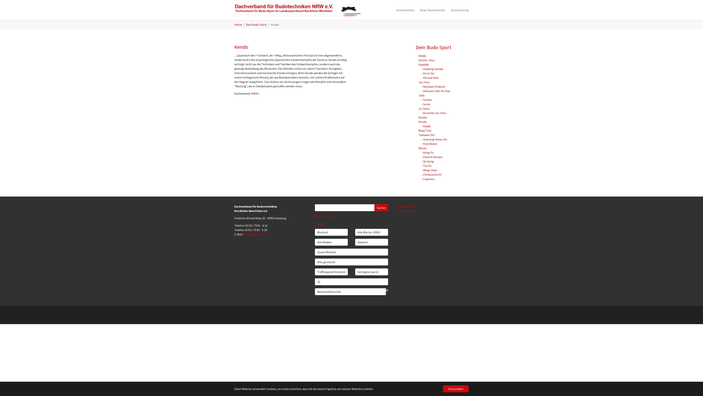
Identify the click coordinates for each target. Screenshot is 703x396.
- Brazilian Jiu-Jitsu (433, 113)
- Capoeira (427, 179)
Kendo (423, 122)
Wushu (423, 148)
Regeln (319, 223)
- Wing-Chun (429, 170)
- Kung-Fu (427, 152)
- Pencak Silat (430, 78)
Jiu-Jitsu (424, 82)
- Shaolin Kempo (431, 157)
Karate (423, 117)
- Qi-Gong (427, 161)
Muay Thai (425, 130)
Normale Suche (324, 216)
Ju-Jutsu (424, 108)
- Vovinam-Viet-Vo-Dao (435, 91)
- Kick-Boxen (429, 144)
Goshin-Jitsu (427, 60)
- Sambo (426, 100)
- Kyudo (426, 126)
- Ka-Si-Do (427, 73)
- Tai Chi (426, 166)
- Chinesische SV (431, 174)
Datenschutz (406, 211)
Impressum (405, 206)
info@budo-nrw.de (255, 234)
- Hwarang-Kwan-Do (434, 139)
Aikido (422, 56)
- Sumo (425, 104)
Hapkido (424, 64)
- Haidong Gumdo (432, 69)
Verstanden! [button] (455, 389)
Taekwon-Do (426, 135)
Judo (422, 95)
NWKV (255, 93)
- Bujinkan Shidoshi (433, 86)
